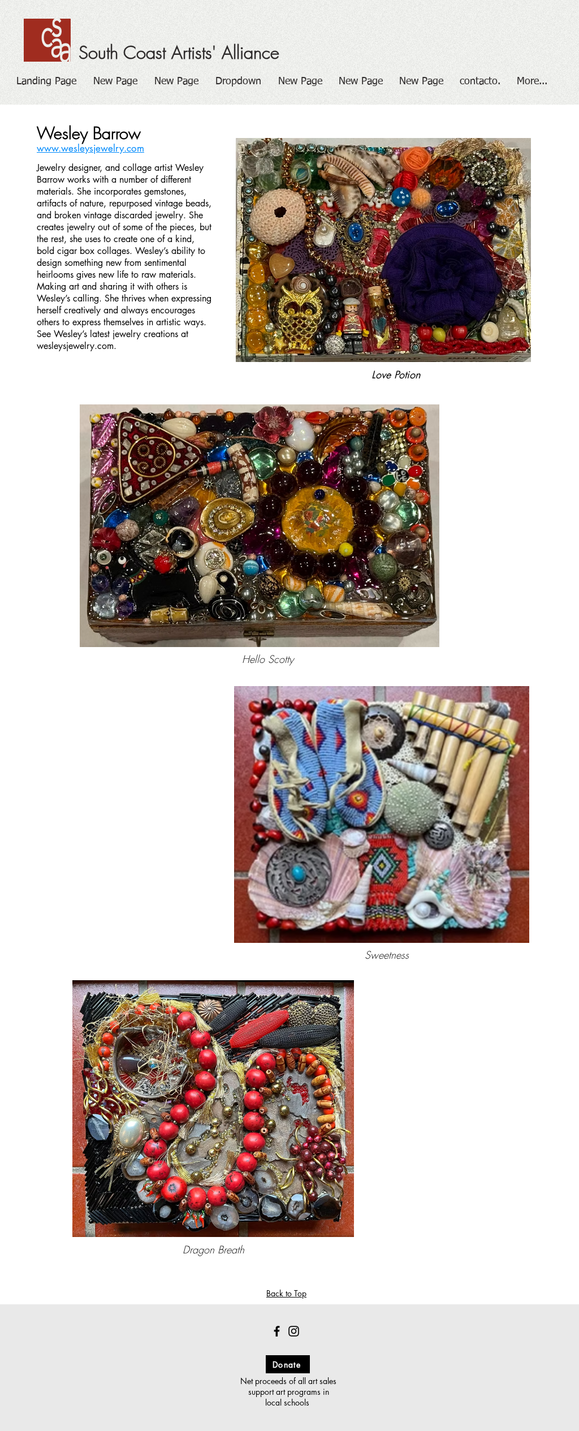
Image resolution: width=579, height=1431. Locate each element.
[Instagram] (294, 1331)
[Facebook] (277, 1331)
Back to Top (286, 1293)
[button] (238, 81)
